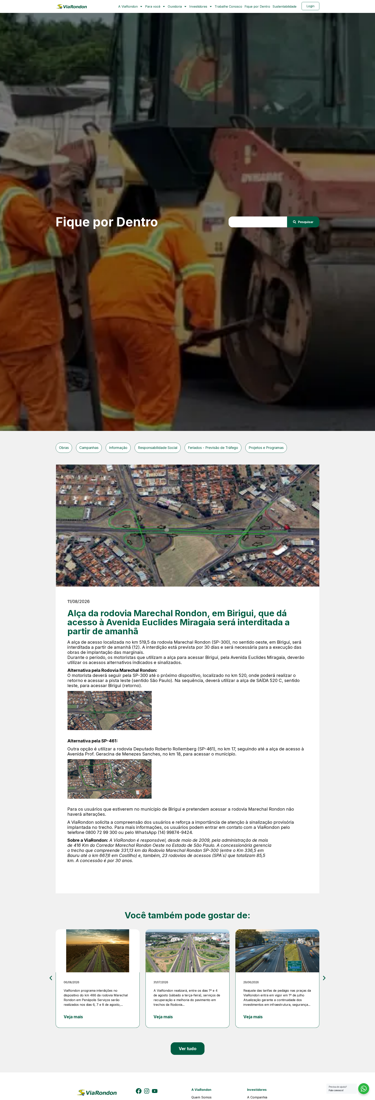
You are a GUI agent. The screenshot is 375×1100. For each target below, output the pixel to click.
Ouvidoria (175, 6)
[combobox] (258, 221)
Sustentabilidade (284, 6)
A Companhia (257, 1097)
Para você (152, 6)
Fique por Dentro (257, 6)
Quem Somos (201, 1097)
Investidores (198, 6)
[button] (51, 978)
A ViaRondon (128, 6)
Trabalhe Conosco (228, 6)
